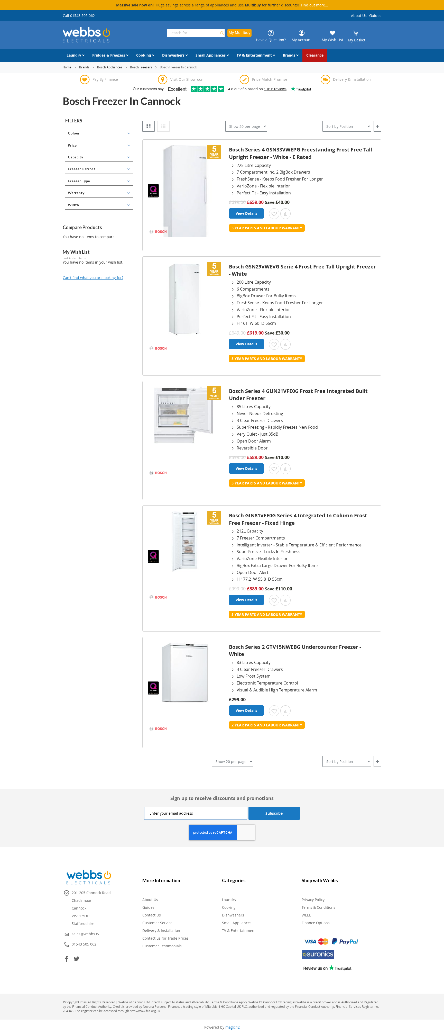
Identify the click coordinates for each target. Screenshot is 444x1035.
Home (67, 67)
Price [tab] (72, 145)
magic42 (232, 1027)
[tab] (99, 120)
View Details (246, 213)
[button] (274, 213)
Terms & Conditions (318, 907)
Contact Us (151, 915)
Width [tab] (73, 205)
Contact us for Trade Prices (165, 938)
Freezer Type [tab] (79, 181)
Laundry (229, 899)
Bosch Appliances (110, 67)
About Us (359, 15)
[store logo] (86, 34)
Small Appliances (237, 922)
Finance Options (316, 922)
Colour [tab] (74, 133)
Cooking (229, 907)
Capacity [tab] (75, 157)
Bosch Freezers (141, 67)
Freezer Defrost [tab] (81, 169)
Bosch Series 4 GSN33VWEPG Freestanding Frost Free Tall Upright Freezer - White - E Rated (300, 153)
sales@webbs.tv (85, 933)
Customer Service (157, 922)
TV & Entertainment (239, 930)
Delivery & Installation (161, 930)
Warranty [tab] (76, 193)
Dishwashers (233, 915)
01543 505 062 (84, 944)
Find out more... (314, 5)
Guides (375, 15)
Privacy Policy (313, 899)
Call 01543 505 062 (79, 15)
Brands (84, 67)
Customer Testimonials (162, 945)
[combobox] (196, 33)
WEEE (306, 915)
